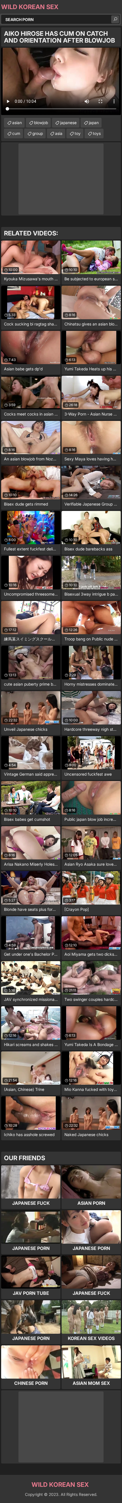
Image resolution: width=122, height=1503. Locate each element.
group (37, 133)
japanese (68, 122)
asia (58, 133)
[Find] (115, 19)
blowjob (41, 122)
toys (97, 133)
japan (94, 122)
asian (17, 122)
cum (16, 133)
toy (78, 133)
